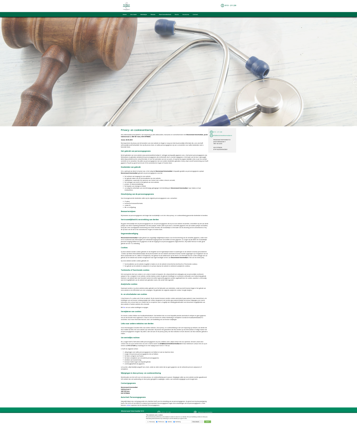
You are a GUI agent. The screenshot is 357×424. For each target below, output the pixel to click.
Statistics (170, 422)
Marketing (178, 422)
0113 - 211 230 (230, 5)
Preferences (161, 422)
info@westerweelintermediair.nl (222, 135)
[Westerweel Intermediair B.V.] (126, 6)
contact (128, 405)
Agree (207, 421)
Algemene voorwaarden (205, 412)
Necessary (152, 422)
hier (124, 307)
